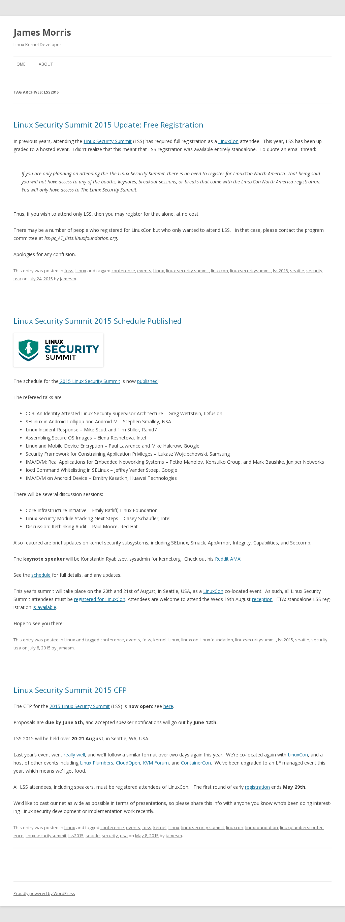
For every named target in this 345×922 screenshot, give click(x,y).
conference (123, 271)
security (314, 271)
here (168, 706)
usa (17, 279)
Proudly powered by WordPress (44, 893)
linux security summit (187, 271)
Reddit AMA (228, 559)
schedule (41, 575)
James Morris (42, 32)
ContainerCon (196, 762)
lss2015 (280, 271)
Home (19, 64)
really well (74, 754)
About (46, 64)
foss (68, 271)
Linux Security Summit (108, 141)
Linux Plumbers (96, 762)
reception (262, 599)
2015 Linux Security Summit (89, 381)
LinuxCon (228, 141)
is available (44, 607)
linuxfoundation (216, 640)
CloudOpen (128, 762)
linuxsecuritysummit (250, 271)
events (144, 271)
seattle (297, 271)
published (147, 381)
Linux (80, 271)
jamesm (68, 279)
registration (257, 787)
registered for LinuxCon (99, 599)
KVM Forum (156, 762)
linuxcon (219, 271)
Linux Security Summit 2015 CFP (70, 690)
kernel (159, 640)
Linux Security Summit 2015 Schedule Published (97, 321)
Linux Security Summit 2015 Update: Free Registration (108, 124)
